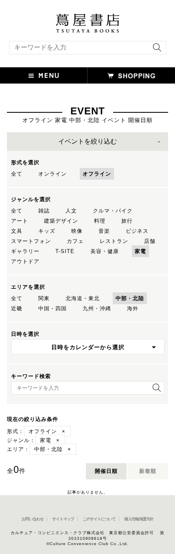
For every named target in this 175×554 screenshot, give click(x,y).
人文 (71, 211)
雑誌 (44, 211)
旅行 (127, 221)
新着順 (147, 471)
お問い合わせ (33, 519)
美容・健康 (104, 251)
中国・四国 (52, 308)
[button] (44, 75)
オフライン (97, 174)
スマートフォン (31, 241)
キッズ (46, 231)
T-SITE (64, 251)
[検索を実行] (155, 50)
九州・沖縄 (97, 308)
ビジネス (137, 231)
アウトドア (25, 261)
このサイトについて (99, 519)
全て (16, 174)
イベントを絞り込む (87, 141)
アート (19, 221)
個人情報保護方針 (138, 519)
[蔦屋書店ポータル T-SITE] (87, 17)
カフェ (75, 241)
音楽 (104, 231)
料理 (99, 221)
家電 (140, 251)
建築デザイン (61, 221)
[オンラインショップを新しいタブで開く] (131, 75)
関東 (44, 298)
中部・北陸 (130, 298)
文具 (16, 231)
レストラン (114, 241)
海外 (132, 308)
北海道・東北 (83, 298)
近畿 (16, 308)
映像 (77, 231)
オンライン (52, 174)
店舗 (149, 241)
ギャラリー (25, 251)
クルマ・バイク (113, 211)
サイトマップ (63, 519)
